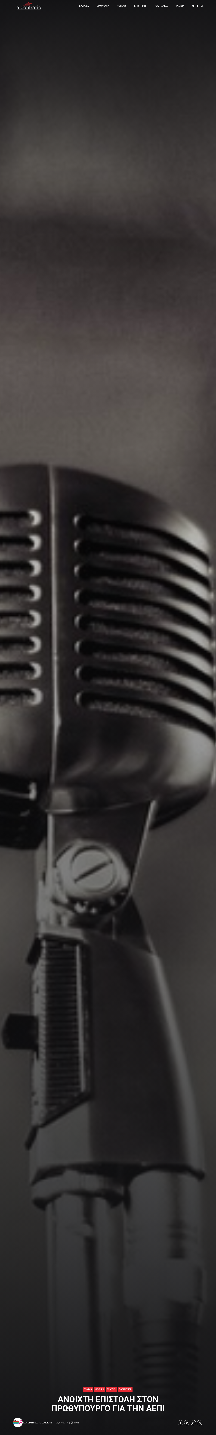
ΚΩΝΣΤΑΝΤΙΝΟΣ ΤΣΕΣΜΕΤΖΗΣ (37, 1422)
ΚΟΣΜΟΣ (121, 5)
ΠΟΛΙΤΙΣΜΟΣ (161, 5)
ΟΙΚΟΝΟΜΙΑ (103, 5)
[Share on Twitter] (186, 1422)
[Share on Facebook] (180, 1422)
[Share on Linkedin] (193, 1422)
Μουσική (99, 1389)
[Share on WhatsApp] (199, 1422)
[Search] (202, 6)
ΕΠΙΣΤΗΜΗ (140, 5)
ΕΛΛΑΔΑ (84, 5)
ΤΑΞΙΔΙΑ (180, 5)
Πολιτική (111, 1389)
